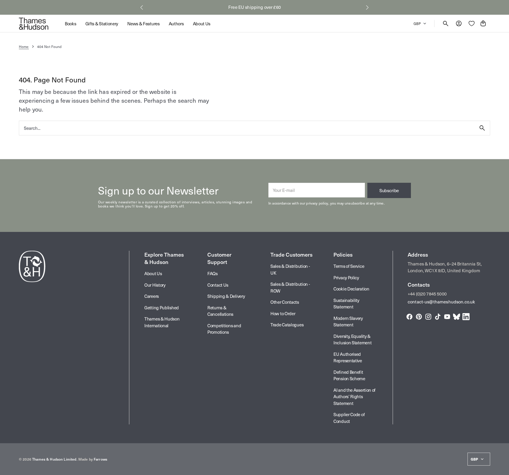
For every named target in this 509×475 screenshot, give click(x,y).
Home (24, 46)
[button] (141, 7)
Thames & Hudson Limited (54, 459)
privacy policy (317, 203)
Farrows (100, 459)
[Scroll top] (502, 468)
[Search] (482, 128)
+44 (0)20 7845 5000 (427, 293)
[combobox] (247, 128)
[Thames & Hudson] (33, 23)
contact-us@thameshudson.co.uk (441, 301)
